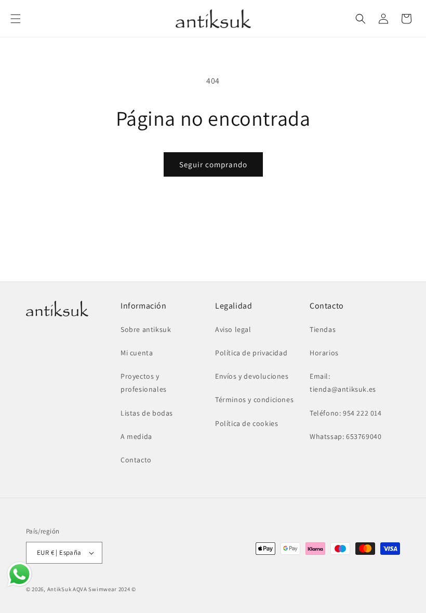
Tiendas (323, 329)
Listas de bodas (147, 413)
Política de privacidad (251, 352)
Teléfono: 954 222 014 (346, 413)
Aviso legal (233, 329)
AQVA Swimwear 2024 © (104, 589)
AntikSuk (59, 589)
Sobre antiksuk (146, 329)
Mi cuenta (137, 352)
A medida (136, 436)
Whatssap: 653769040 (345, 436)
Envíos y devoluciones (252, 376)
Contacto (136, 459)
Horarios (324, 352)
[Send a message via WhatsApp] (19, 574)
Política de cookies (246, 423)
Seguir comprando (213, 164)
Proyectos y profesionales (144, 382)
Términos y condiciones (254, 399)
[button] (15, 18)
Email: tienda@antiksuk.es (343, 382)
